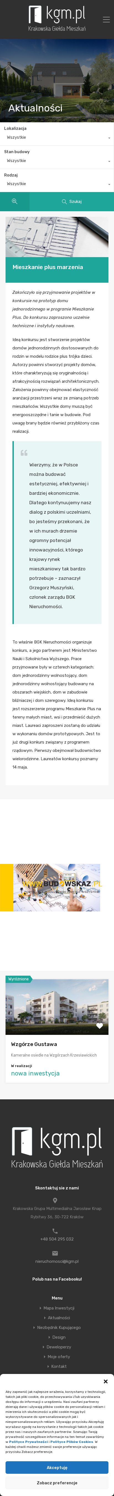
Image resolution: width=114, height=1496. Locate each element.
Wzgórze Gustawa (34, 1044)
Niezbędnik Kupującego (59, 1328)
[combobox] (57, 138)
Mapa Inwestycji (58, 1308)
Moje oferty (59, 1357)
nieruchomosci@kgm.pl (57, 1261)
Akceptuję (57, 1467)
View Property (57, 1023)
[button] (105, 1381)
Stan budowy (17, 152)
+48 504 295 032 (57, 1239)
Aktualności (59, 1318)
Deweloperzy (58, 1347)
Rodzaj (11, 175)
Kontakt (59, 1367)
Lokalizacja (15, 128)
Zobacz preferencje (57, 1482)
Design (59, 1337)
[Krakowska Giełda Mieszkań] (57, 30)
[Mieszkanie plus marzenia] (57, 237)
